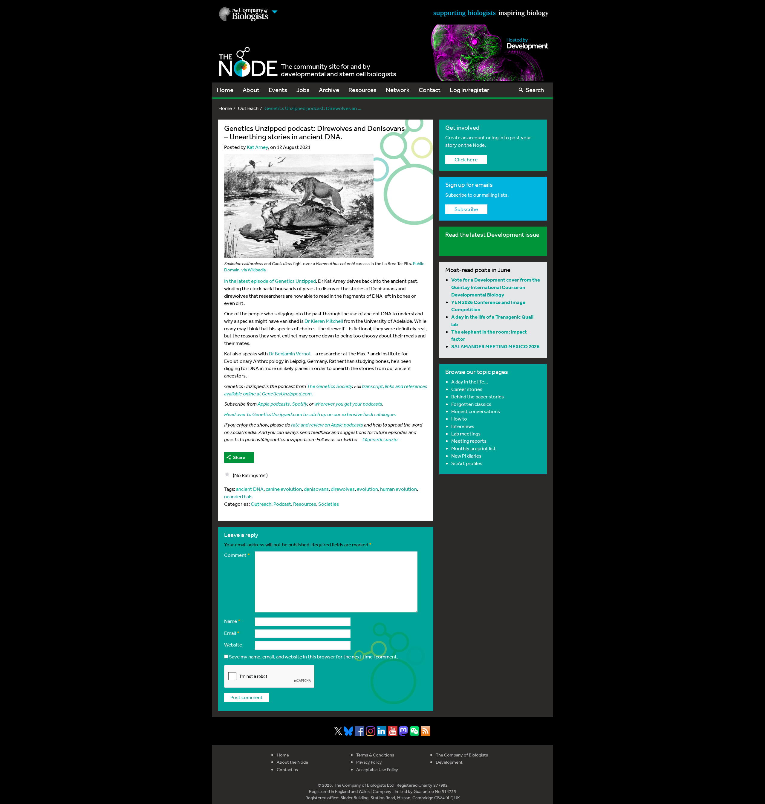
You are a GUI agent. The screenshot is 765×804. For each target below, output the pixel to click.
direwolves (343, 489)
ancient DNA (250, 489)
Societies (328, 504)
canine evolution (284, 489)
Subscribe (466, 209)
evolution (367, 489)
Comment (237, 555)
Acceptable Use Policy (377, 769)
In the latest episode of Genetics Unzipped (270, 281)
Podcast (282, 504)
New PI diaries (466, 456)
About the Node (292, 762)
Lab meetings (466, 433)
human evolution (398, 489)
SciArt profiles (466, 463)
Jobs (303, 90)
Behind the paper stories (477, 396)
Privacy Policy (369, 762)
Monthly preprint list (473, 448)
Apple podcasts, (274, 404)
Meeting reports (468, 441)
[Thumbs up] (227, 474)
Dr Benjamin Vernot (290, 353)
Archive (329, 90)
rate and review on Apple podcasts (327, 424)
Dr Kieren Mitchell (324, 321)
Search (535, 90)
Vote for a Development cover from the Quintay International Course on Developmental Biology (495, 287)
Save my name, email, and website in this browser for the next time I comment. (313, 656)
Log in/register (469, 90)
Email (232, 633)
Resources (362, 90)
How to (459, 418)
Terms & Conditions (375, 755)
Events (278, 90)
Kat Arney (257, 147)
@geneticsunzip (379, 439)
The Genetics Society (329, 386)
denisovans (316, 489)
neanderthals (238, 496)
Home (225, 90)
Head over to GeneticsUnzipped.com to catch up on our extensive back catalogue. (310, 414)
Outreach (248, 108)
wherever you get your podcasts (348, 404)
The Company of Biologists (462, 755)
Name (232, 621)
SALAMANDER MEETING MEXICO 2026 (495, 346)
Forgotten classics (471, 404)
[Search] (521, 90)
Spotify (299, 404)
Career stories (466, 389)
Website (233, 644)
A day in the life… (469, 381)
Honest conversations (475, 411)
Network (397, 90)
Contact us (287, 769)
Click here (466, 159)
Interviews (462, 426)
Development (449, 762)
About (251, 90)
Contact (429, 90)
